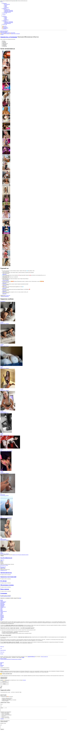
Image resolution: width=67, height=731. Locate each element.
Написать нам (2, 646)
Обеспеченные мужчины (7, 585)
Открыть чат (8, 295)
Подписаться (4, 681)
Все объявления (7, 9)
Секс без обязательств (6, 557)
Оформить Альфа (3, 702)
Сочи (1, 620)
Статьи (5, 18)
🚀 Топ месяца (7, 33)
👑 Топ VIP (2, 33)
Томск (1, 618)
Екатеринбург (2, 602)
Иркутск (1, 619)
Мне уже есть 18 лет (4, 677)
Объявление (4, 274)
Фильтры (2, 555)
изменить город (15, 554)
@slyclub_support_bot (44, 656)
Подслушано (6, 7)
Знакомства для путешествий (8, 576)
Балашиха (2, 616)
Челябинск (2, 606)
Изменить (2, 729)
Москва (1, 600)
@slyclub (24, 680)
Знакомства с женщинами (8, 11)
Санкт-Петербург (3, 601)
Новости (5, 5)
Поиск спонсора (4, 589)
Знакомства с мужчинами (8, 10)
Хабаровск (2, 617)
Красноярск (2, 605)
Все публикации (7, 4)
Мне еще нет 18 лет (4, 678)
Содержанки (18, 33)
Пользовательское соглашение (16, 659)
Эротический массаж (6, 572)
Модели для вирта (3, 658)
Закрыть (4, 683)
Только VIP (3, 715)
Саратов (1, 613)
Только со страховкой (5, 716)
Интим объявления (7, 12)
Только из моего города (5, 717)
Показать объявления (4, 721)
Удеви (1, 560)
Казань (1, 609)
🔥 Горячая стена (13, 33)
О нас (1, 648)
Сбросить (2, 718)
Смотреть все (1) (3, 570)
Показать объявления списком (23, 554)
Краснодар (2, 603)
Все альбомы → (3, 301)
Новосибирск (2, 604)
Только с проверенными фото (6, 714)
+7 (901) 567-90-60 (5, 280)
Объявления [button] (4, 8)
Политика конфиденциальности (5, 659)
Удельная (3, 14)
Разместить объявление (5, 296)
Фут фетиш (3, 581)
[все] (20, 598)
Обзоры (5, 6)
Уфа (1, 608)
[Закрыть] (1, 686)
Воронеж (1, 614)
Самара (1, 612)
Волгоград (2, 615)
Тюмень (1, 607)
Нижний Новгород (3, 611)
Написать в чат (3, 295)
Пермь (1, 610)
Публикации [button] (4, 3)
